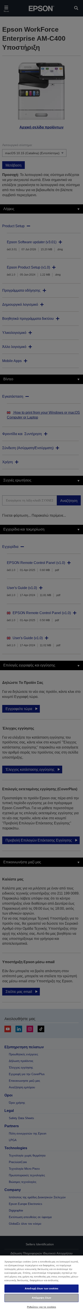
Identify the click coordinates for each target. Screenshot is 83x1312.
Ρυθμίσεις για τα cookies (41, 1307)
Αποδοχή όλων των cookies (41, 1288)
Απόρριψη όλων (41, 1297)
